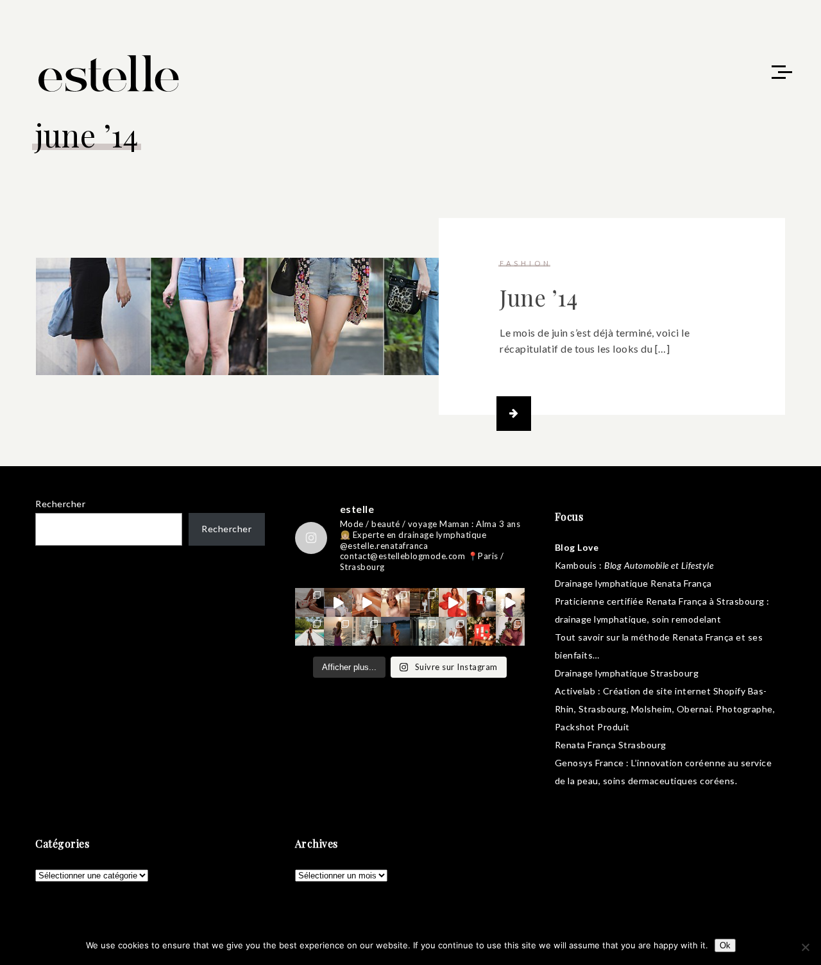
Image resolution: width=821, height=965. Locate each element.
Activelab (575, 690)
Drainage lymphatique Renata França (633, 583)
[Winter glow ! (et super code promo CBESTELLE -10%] (481, 602)
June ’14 (538, 297)
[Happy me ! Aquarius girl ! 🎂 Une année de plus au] (453, 602)
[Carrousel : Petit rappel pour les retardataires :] (510, 631)
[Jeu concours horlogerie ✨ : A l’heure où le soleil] (338, 631)
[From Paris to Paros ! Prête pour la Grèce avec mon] (338, 602)
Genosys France (589, 762)
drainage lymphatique (601, 619)
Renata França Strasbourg (610, 744)
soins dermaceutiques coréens (669, 780)
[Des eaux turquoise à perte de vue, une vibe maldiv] (309, 631)
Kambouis (576, 565)
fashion (526, 263)
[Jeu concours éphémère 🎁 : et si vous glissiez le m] (481, 631)
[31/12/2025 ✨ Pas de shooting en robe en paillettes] (395, 631)
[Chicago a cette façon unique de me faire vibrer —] (366, 631)
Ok (725, 945)
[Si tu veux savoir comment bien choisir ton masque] (309, 602)
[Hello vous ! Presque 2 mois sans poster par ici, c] (395, 602)
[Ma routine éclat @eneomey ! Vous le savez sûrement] (453, 631)
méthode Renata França (682, 637)
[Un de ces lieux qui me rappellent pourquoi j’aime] (424, 631)
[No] (805, 947)
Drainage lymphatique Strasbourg (627, 672)
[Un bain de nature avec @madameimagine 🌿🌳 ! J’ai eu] (424, 602)
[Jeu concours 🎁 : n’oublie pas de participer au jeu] (510, 602)
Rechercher (60, 503)
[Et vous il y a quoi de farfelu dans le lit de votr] (366, 602)
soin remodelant (687, 619)
